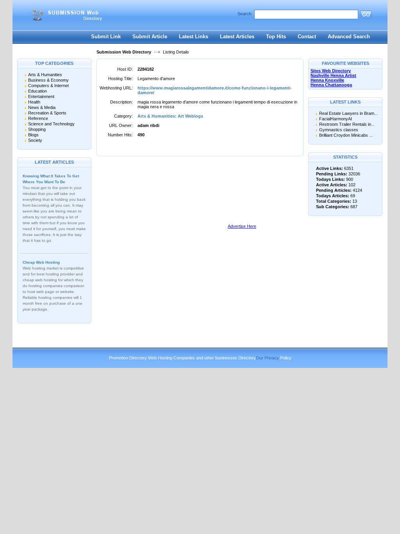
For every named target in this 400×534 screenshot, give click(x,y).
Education (37, 91)
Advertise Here (242, 226)
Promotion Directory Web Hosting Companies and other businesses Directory (182, 357)
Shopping (37, 129)
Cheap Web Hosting (41, 262)
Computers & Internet (48, 85)
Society (35, 140)
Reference (38, 118)
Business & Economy (48, 80)
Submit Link (106, 36)
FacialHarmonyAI (335, 118)
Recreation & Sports (47, 113)
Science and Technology (51, 123)
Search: (245, 13)
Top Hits (276, 36)
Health (34, 102)
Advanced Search (349, 36)
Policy (285, 357)
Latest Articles (237, 36)
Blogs (33, 134)
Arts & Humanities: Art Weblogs (170, 116)
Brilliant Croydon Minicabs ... (346, 135)
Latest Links (193, 36)
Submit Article (149, 36)
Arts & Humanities (45, 74)
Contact (307, 36)
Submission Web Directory (123, 52)
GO (366, 15)
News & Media (41, 107)
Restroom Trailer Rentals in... (347, 124)
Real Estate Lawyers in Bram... (348, 113)
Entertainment (41, 96)
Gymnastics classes (338, 129)
